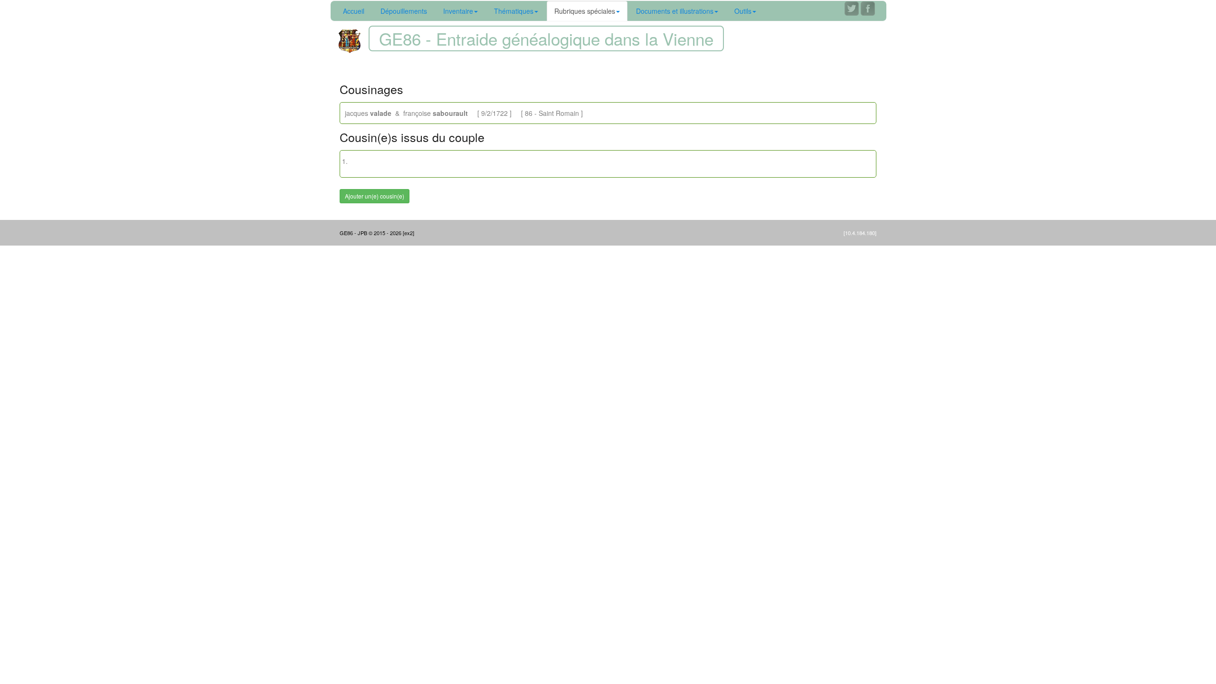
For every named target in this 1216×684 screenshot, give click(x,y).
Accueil (353, 11)
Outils (742, 11)
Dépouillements (403, 11)
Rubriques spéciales (584, 11)
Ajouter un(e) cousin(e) (374, 196)
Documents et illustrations (674, 11)
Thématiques (513, 11)
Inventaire (458, 11)
